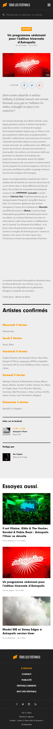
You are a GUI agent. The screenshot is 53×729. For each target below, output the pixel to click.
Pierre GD (29, 721)
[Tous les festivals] (16, 5)
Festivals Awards (26, 686)
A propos (26, 668)
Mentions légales (26, 717)
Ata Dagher (23, 45)
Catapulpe (26, 724)
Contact (26, 674)
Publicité (27, 680)
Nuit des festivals (26, 691)
